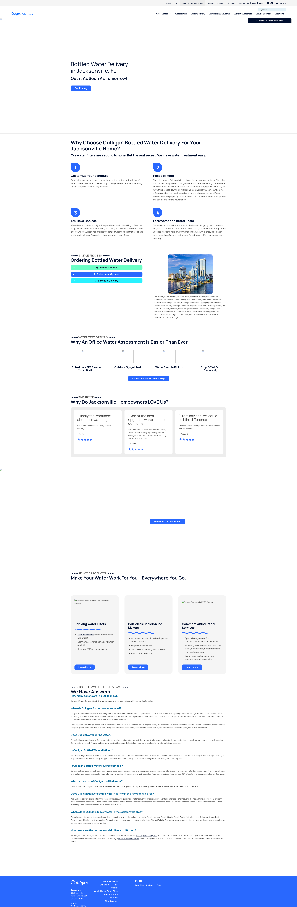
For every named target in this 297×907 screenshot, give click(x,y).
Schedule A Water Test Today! (148, 378)
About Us (231, 3)
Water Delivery (198, 13)
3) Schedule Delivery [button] (106, 280)
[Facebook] (268, 3)
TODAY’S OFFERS (171, 3)
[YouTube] (271, 3)
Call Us (281, 3)
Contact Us (244, 3)
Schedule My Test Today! (167, 521)
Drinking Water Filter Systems (109, 886)
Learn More (84, 667)
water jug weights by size (146, 835)
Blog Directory (111, 901)
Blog (261, 3)
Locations (279, 13)
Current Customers (243, 13)
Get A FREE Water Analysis (192, 3)
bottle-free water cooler (128, 838)
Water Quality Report (215, 3)
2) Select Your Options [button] (106, 274)
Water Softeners (163, 13)
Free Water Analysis (144, 885)
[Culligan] (22, 14)
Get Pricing (81, 88)
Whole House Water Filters (106, 891)
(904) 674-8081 (77, 898)
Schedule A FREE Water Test (271, 20)
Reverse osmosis (85, 634)
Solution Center (263, 13)
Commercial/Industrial (219, 13)
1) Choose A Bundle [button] (106, 267)
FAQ (254, 3)
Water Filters (181, 13)
